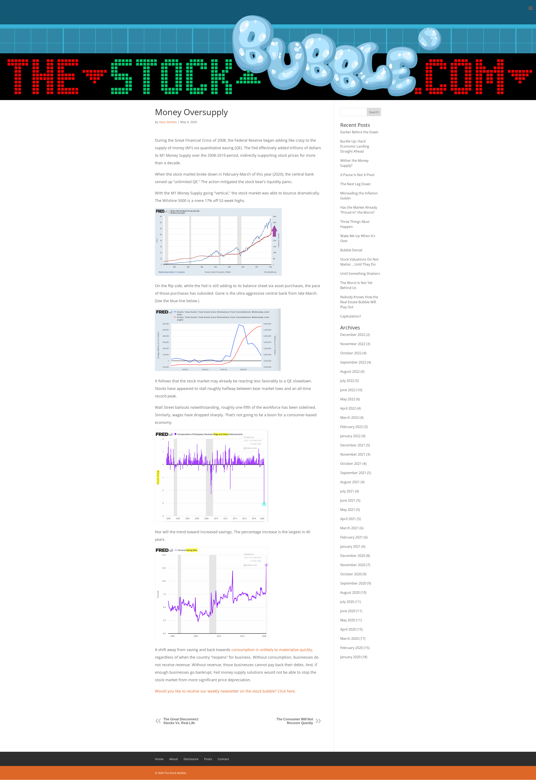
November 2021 (352, 454)
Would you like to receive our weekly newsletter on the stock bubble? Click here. (225, 691)
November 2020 (352, 565)
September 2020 (353, 583)
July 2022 (347, 380)
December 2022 (352, 334)
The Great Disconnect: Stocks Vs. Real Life (181, 721)
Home (159, 759)
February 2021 (351, 537)
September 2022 (353, 362)
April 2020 (348, 629)
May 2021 (347, 509)
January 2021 (350, 546)
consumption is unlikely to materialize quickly (271, 649)
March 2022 (349, 417)
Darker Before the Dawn (359, 132)
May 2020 (347, 620)
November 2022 (352, 344)
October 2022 (351, 353)
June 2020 (348, 611)
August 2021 (350, 482)
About (173, 759)
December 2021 (352, 445)
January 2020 (350, 657)
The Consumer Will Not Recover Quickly (294, 721)
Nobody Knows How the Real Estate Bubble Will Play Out (359, 302)
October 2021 (351, 463)
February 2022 (351, 426)
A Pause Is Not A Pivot (357, 174)
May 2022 (347, 399)
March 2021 (349, 528)
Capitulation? (350, 316)
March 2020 (349, 638)
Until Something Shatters (360, 273)
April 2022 (348, 408)
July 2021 (347, 491)
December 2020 (352, 555)
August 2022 (350, 371)
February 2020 (351, 647)
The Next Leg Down (355, 184)
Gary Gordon (168, 122)
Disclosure (191, 759)
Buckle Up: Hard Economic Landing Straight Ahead (354, 146)
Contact (223, 759)
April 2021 (348, 519)
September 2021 (353, 472)
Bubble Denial (351, 250)
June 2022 (348, 390)
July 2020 (347, 601)
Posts (208, 759)
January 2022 (350, 436)
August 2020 (350, 592)
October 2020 (351, 574)
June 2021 (348, 500)
